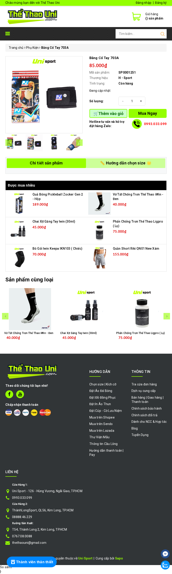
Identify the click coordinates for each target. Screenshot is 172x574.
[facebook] (9, 394)
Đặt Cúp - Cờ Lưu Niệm (105, 410)
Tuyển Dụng (140, 435)
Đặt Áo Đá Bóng (100, 391)
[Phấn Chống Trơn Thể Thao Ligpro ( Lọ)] (99, 230)
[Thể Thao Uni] (32, 16)
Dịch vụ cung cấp (143, 391)
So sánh (6, 567)
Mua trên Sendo (101, 424)
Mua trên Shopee (102, 417)
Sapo (119, 558)
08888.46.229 (22, 517)
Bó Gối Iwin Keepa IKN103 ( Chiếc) (57, 248)
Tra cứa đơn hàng (144, 384)
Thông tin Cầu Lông (103, 444)
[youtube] (20, 394)
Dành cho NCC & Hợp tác (149, 421)
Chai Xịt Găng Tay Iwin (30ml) (53, 221)
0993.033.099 (155, 124)
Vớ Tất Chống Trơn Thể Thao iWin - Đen (28, 333)
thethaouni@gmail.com (29, 542)
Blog (134, 428)
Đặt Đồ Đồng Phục (102, 397)
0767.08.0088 (22, 536)
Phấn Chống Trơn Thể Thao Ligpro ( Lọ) (140, 333)
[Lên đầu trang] (165, 540)
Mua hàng (40, 341)
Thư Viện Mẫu (99, 437)
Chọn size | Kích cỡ (102, 384)
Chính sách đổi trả (144, 415)
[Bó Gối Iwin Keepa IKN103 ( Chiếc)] (19, 257)
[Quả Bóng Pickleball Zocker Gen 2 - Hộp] (19, 203)
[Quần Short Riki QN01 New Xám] (99, 257)
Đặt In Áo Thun (100, 404)
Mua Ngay (147, 113)
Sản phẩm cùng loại (29, 279)
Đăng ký (161, 2)
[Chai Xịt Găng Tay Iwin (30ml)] (19, 230)
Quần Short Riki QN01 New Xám (136, 248)
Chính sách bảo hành (146, 408)
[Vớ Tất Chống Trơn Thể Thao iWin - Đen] (99, 203)
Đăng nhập (143, 2)
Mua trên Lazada (101, 430)
